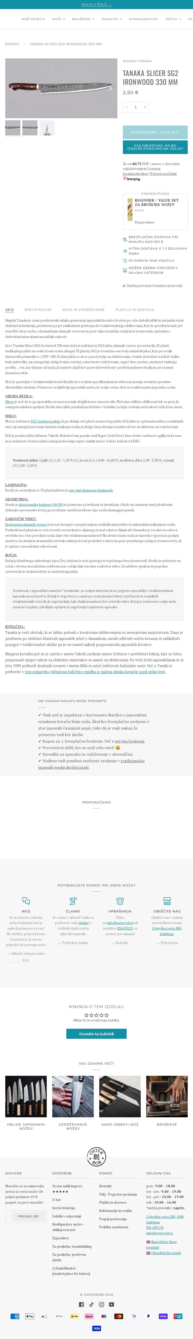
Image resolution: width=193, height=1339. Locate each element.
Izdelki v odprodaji (66, 1216)
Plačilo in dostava (135, 310)
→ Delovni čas (167, 942)
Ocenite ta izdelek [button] (96, 1034)
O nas (56, 1199)
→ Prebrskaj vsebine (73, 942)
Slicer (9, 401)
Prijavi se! (28, 1216)
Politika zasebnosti (113, 1227)
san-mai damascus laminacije (91, 490)
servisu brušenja (129, 741)
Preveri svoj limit (164, 173)
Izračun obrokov (135, 173)
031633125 (125, 928)
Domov (12, 44)
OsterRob (94, 1294)
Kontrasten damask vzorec (26, 524)
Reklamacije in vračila (115, 1210)
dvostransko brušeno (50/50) (41, 504)
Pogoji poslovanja (113, 1219)
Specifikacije (38, 310)
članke (84, 923)
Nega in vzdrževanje (83, 310)
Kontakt (105, 1186)
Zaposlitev (60, 1238)
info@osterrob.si (120, 923)
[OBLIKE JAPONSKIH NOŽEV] (26, 1096)
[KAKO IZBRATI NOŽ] (120, 1096)
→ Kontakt (120, 942)
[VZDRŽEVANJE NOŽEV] (73, 1096)
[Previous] (12, 88)
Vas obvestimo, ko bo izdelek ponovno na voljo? (155, 147)
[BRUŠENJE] (167, 1096)
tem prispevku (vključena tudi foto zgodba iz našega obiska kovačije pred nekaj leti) (95, 671)
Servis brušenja (63, 1208)
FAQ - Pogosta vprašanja (118, 1194)
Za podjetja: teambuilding (72, 1246)
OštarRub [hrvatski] (166, 1253)
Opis (9, 310)
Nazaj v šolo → (96, 4)
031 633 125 (155, 1227)
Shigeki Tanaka (137, 61)
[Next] (110, 88)
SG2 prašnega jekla (45, 421)
